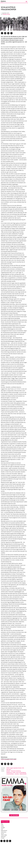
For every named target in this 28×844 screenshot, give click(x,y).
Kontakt (2, 838)
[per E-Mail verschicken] (8, 33)
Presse (2, 826)
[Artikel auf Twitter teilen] (5, 33)
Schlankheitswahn (10, 773)
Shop (2, 824)
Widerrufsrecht (4, 830)
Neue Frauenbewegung (21, 772)
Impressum (3, 836)
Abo (2, 823)
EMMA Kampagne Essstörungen (8, 759)
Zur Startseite (14, 815)
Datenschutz (3, 832)
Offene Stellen (4, 835)
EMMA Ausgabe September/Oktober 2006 (15, 768)
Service (2, 833)
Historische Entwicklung (16, 771)
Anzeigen (3, 827)
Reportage (8, 769)
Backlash (8, 771)
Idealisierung (9, 772)
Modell (14, 772)
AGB (2, 829)
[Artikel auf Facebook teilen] (2, 33)
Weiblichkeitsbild (23, 773)
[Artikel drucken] (11, 33)
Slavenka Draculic (6, 14)
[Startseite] (14, 1)
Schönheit (17, 773)
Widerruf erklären (5, 821)
